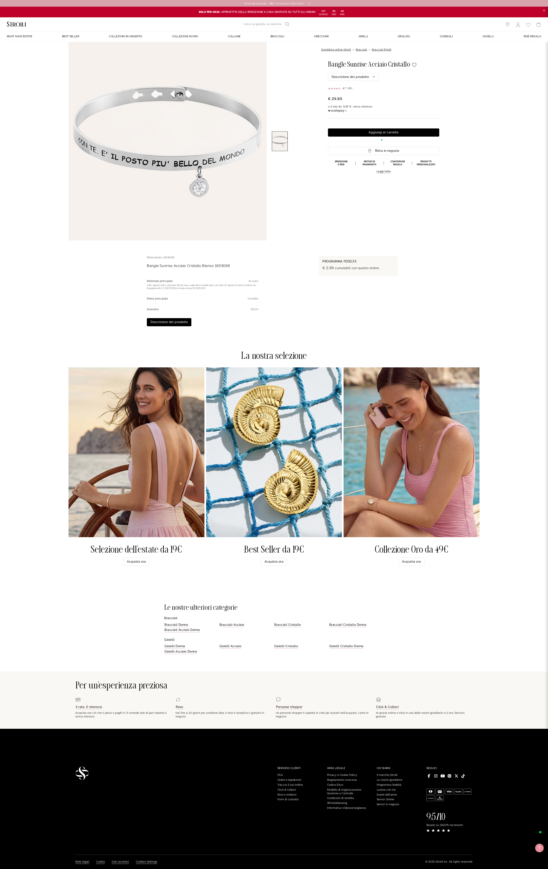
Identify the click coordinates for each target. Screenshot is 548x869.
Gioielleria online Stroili (336, 49)
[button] (383, 167)
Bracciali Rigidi (381, 49)
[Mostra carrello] (538, 24)
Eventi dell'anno (387, 794)
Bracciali (361, 49)
